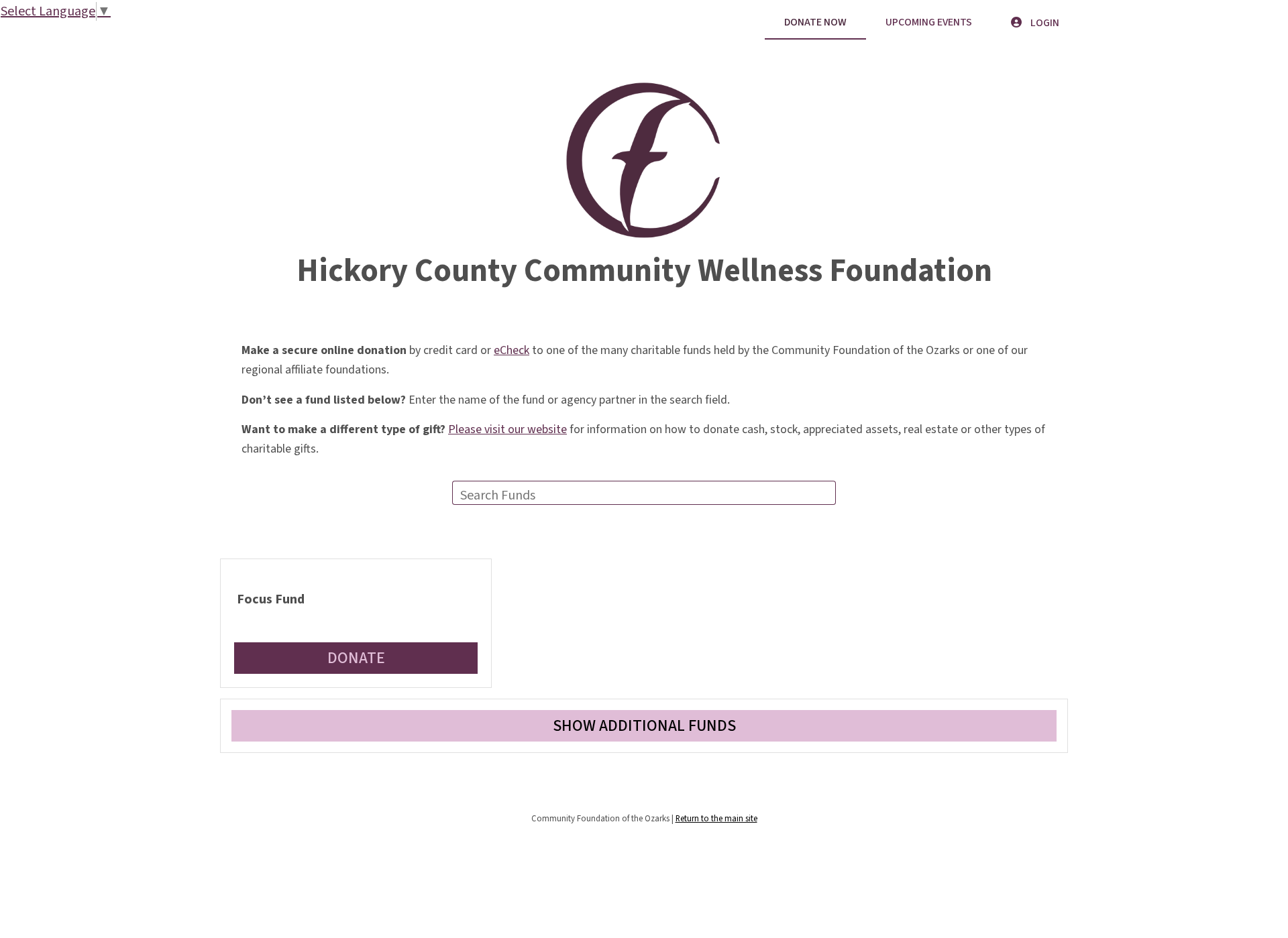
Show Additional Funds (644, 726)
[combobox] (644, 493)
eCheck (511, 350)
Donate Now (815, 22)
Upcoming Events (928, 22)
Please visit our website (507, 429)
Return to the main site (716, 819)
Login (1043, 22)
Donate (356, 658)
